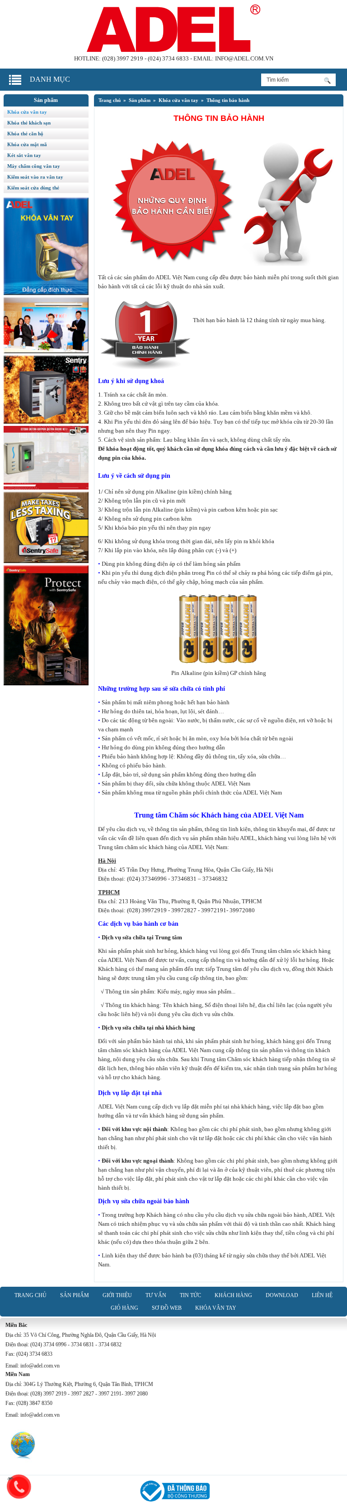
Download (282, 1295)
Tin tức (190, 1295)
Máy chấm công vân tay (33, 166)
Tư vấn (155, 1295)
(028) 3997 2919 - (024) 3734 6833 (145, 58)
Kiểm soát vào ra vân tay (35, 177)
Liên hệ (322, 1295)
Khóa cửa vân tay (178, 100)
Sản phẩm (139, 100)
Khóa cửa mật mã (27, 144)
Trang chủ (109, 100)
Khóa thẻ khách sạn (29, 122)
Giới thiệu (117, 1295)
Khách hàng (233, 1295)
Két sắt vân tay (24, 155)
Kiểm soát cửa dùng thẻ (33, 187)
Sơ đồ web (167, 1308)
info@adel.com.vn (244, 58)
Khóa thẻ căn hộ (25, 133)
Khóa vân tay (215, 1308)
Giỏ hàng (124, 1308)
